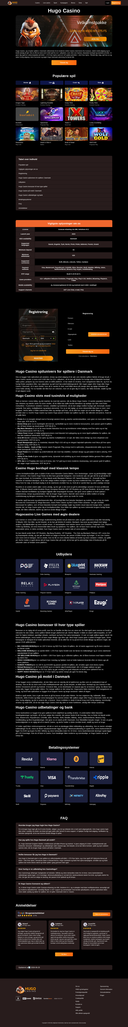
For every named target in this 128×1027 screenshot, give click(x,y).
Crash (75, 82)
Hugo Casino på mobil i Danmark (30, 191)
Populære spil (23, 165)
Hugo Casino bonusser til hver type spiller (33, 186)
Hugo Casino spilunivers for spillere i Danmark (35, 178)
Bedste (26, 82)
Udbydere (22, 182)
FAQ (20, 204)
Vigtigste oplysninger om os (28, 169)
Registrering (23, 173)
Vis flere (64, 954)
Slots (99, 82)
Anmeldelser (23, 208)
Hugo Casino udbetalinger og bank (31, 195)
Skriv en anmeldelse (101, 914)
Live (50, 82)
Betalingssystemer (25, 199)
